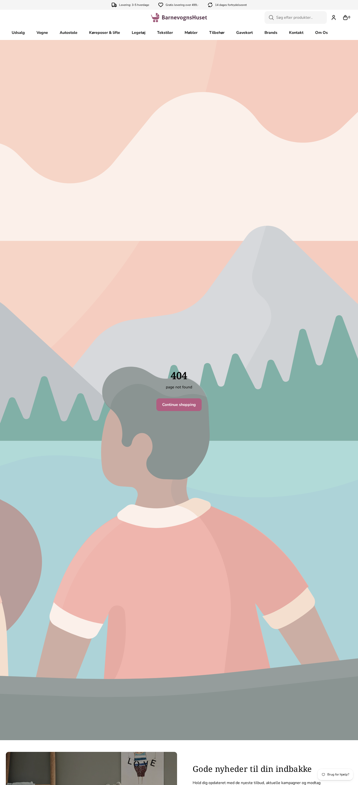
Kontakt (296, 32)
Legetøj (138, 32)
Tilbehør (217, 32)
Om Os (321, 32)
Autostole (68, 32)
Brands (270, 32)
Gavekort (244, 32)
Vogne (42, 32)
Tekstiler (165, 32)
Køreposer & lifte (104, 32)
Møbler (191, 32)
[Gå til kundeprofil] (334, 17)
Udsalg (18, 32)
